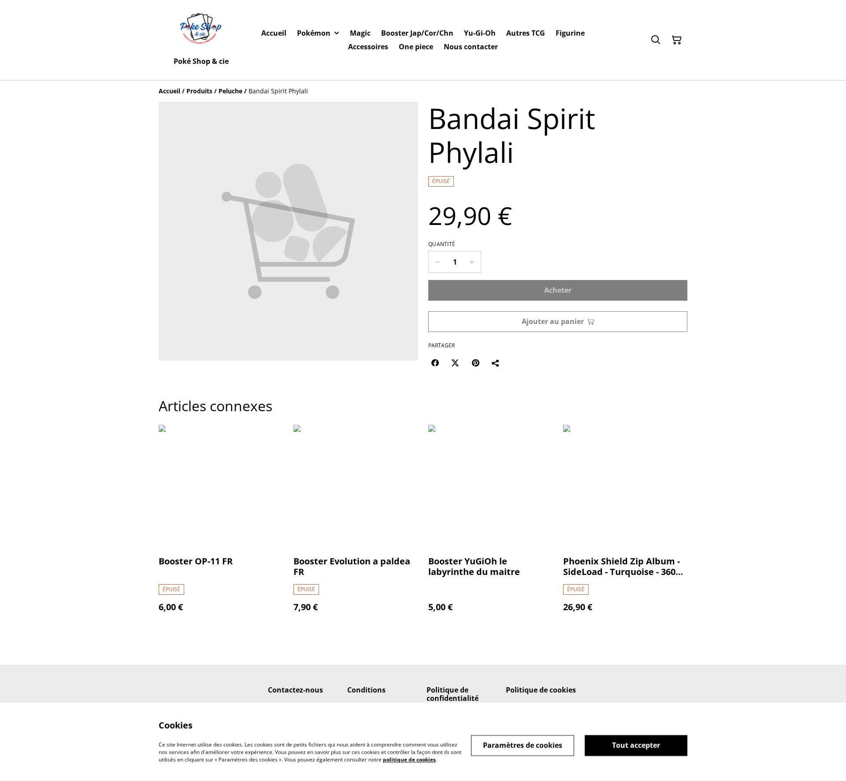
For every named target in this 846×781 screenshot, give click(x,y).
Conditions (366, 690)
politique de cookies (409, 759)
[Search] (655, 40)
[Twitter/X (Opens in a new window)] (455, 362)
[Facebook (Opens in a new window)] (435, 362)
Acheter (557, 290)
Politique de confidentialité (453, 694)
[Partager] (495, 362)
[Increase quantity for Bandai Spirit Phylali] (472, 262)
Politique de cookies (541, 690)
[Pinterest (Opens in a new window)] (475, 362)
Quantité (441, 244)
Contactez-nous (295, 690)
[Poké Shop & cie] (201, 30)
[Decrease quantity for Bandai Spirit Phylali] (437, 262)
